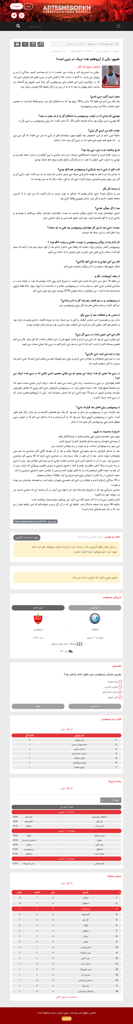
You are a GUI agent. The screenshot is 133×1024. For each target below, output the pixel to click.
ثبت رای (95, 706)
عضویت (16, 6)
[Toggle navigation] (118, 26)
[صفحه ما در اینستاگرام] (21, 15)
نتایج (38, 706)
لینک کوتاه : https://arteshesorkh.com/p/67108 (35, 521)
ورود (28, 6)
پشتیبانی (66, 1018)
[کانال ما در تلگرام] (14, 15)
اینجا (90, 552)
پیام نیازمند (112, 682)
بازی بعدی (38, 607)
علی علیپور (112, 697)
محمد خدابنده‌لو (110, 692)
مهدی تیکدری (111, 687)
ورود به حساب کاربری (26, 537)
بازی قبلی (95, 607)
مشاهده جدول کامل (66, 997)
